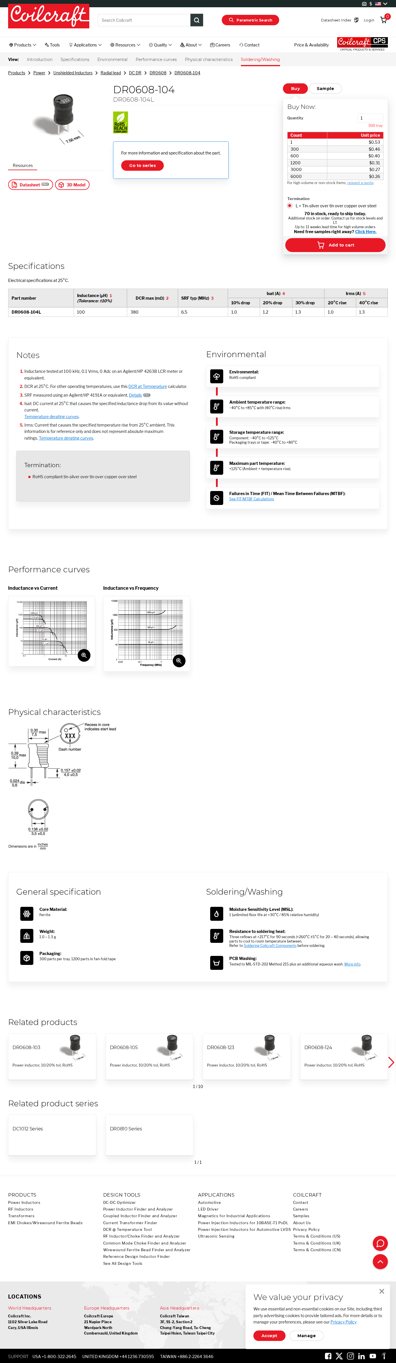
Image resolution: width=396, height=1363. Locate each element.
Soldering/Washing (260, 59)
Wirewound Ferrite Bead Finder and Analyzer (147, 1250)
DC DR (135, 72)
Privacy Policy (306, 1229)
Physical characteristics (209, 59)
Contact (300, 1202)
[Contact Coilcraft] (380, 1243)
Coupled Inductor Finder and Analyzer (140, 1216)
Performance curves (156, 59)
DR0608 (158, 72)
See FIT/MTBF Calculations (251, 499)
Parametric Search (254, 20)
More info (352, 964)
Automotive (209, 1202)
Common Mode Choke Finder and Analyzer (144, 1243)
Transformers (21, 1216)
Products (16, 72)
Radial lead (111, 72)
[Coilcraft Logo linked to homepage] (48, 16)
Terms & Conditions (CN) (317, 1250)
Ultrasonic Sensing (216, 1236)
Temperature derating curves (51, 416)
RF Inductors (21, 1209)
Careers (300, 1209)
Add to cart (341, 245)
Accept (269, 1335)
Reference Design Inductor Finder (136, 1256)
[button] (391, 1062)
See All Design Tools (123, 1263)
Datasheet (30, 184)
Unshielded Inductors (72, 72)
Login (369, 20)
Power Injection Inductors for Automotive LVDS (244, 1229)
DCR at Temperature (147, 386)
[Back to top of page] (380, 1261)
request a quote (360, 183)
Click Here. (366, 231)
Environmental (112, 59)
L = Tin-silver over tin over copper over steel (336, 205)
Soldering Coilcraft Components (270, 945)
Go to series (142, 165)
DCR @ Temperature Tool (127, 1229)
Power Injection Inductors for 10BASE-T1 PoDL (243, 1223)
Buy (295, 88)
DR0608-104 (187, 72)
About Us (302, 1223)
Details (135, 395)
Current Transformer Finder (130, 1223)
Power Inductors (24, 1202)
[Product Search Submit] (196, 20)
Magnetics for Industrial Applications (234, 1216)
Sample (325, 88)
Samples (301, 1216)
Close (381, 1291)
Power (39, 72)
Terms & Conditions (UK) (317, 1243)
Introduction (39, 59)
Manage (306, 1335)
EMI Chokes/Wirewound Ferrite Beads (45, 1223)
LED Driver (208, 1209)
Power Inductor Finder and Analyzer (138, 1209)
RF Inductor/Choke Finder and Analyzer (141, 1236)
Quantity (295, 118)
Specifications (75, 59)
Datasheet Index (336, 20)
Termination (298, 198)
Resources (23, 165)
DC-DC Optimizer (119, 1202)
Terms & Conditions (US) (317, 1236)
